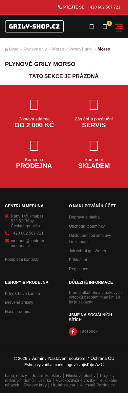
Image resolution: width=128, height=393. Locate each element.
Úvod (13, 49)
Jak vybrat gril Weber (87, 251)
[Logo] (34, 26)
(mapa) (36, 216)
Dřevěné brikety (19, 302)
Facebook (88, 331)
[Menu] (119, 26)
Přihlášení (78, 260)
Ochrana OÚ (102, 358)
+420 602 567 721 (104, 7)
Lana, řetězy (16, 375)
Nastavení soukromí (67, 358)
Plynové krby (35, 385)
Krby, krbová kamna (22, 293)
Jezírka (44, 380)
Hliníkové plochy (81, 375)
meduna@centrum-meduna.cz (28, 243)
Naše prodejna (18, 311)
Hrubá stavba (63, 385)
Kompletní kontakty (22, 259)
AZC (99, 364)
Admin (38, 358)
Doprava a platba (84, 217)
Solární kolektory (46, 375)
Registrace (78, 269)
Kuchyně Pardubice (97, 385)
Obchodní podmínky (87, 226)
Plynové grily (35, 49)
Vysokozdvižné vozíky (75, 380)
